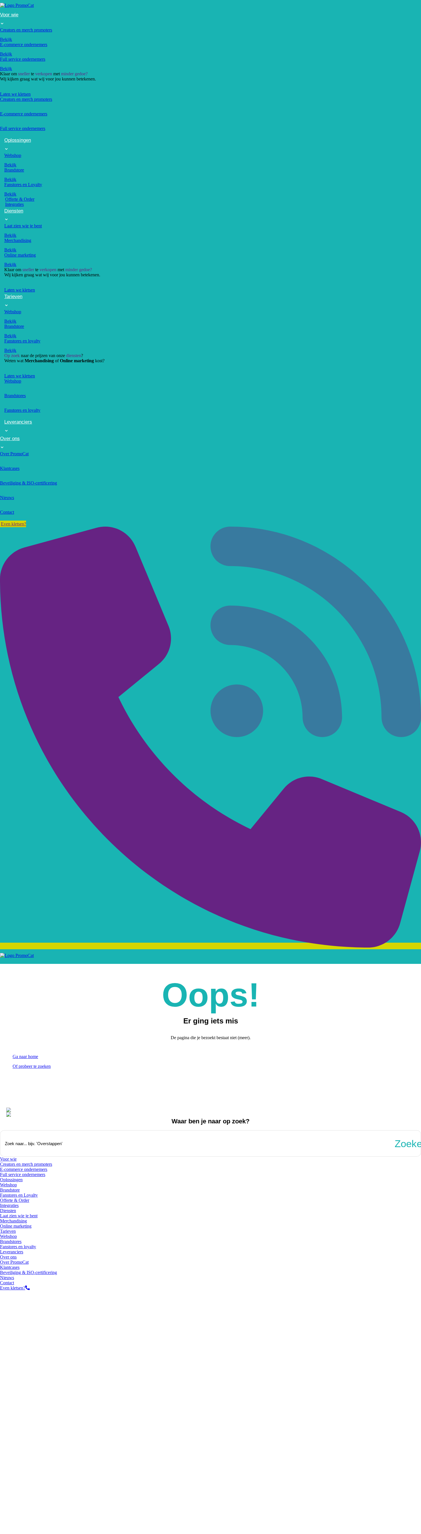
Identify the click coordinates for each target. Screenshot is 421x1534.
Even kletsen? (12, 1287)
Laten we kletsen (15, 94)
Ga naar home (25, 1056)
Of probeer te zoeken (32, 1066)
